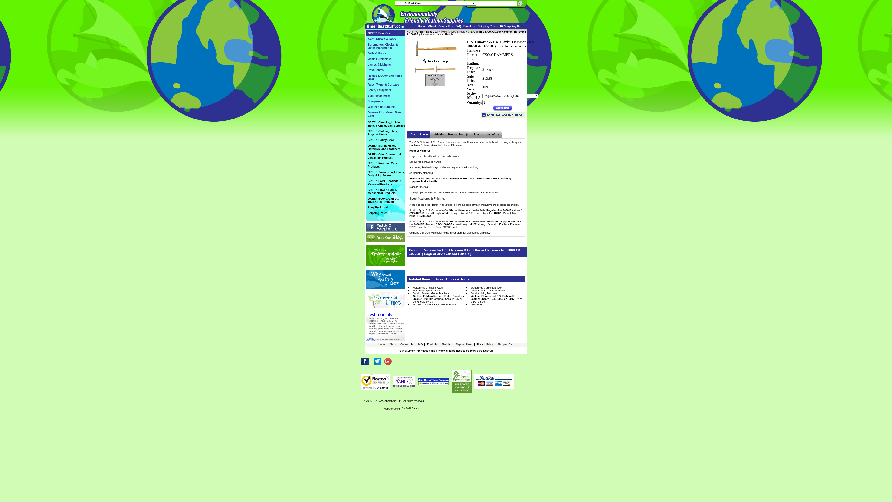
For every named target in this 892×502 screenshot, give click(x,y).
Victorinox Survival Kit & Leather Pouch (434, 304)
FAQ (458, 26)
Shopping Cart (513, 26)
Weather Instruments (382, 107)
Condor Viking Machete (484, 293)
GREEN (427, 31)
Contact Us (445, 26)
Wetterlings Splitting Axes (427, 290)
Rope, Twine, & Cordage (383, 84)
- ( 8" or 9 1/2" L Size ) (496, 299)
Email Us (469, 26)
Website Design (392, 408)
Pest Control (376, 70)
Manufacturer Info (485, 134)
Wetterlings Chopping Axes (428, 287)
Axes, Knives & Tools (453, 31)
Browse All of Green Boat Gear (384, 114)
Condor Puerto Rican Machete (488, 290)
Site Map (446, 344)
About (432, 26)
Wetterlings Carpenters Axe (486, 287)
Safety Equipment (379, 90)
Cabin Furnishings (380, 59)
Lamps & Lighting (379, 64)
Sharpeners (375, 101)
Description (417, 134)
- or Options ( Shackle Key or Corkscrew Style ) (438, 299)
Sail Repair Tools (379, 95)
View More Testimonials (385, 339)
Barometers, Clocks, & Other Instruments (383, 46)
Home (422, 26)
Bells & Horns (377, 53)
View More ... (478, 304)
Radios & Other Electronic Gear (385, 77)
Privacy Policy (485, 344)
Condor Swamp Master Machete (431, 293)
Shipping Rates (488, 26)
